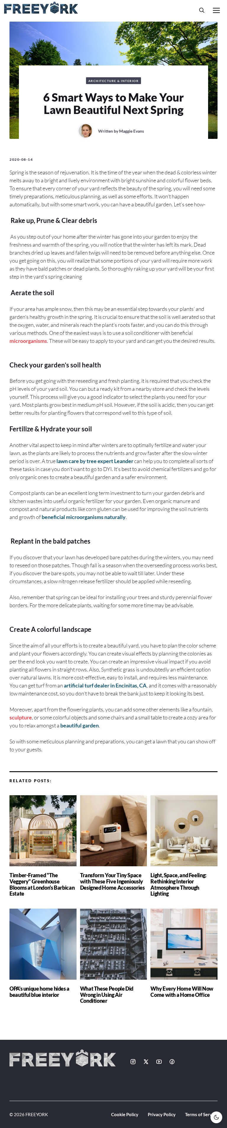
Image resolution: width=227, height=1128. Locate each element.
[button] (202, 10)
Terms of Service (201, 1114)
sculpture (20, 717)
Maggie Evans (131, 131)
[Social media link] (133, 1062)
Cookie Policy (124, 1114)
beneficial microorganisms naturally (84, 517)
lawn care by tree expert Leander (94, 461)
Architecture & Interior (113, 81)
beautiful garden (79, 725)
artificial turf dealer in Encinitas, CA (105, 685)
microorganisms (28, 341)
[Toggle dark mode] (216, 1117)
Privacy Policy (162, 1114)
